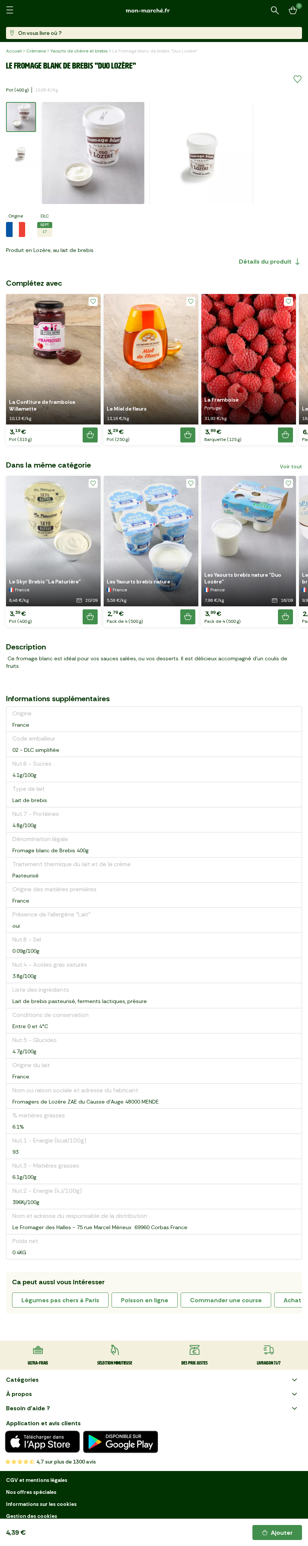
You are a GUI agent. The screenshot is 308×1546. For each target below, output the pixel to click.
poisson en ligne (144, 1300)
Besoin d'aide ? (28, 1408)
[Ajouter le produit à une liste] (297, 79)
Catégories (22, 1380)
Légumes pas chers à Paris (60, 1300)
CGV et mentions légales (36, 1480)
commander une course (226, 1300)
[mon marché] (154, 10)
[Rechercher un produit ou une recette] (275, 10)
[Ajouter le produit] (90, 434)
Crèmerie (36, 51)
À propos (19, 1394)
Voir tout (291, 466)
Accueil (14, 51)
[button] (53, 369)
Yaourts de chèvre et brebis (79, 51)
